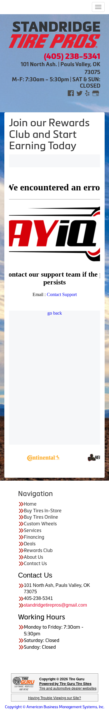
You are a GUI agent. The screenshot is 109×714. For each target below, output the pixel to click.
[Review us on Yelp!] (87, 92)
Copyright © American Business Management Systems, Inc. (54, 707)
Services (32, 530)
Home (30, 503)
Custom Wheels (40, 523)
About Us (33, 557)
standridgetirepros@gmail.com (55, 605)
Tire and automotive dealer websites (68, 685)
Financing (34, 537)
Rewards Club (38, 550)
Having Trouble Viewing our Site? (54, 697)
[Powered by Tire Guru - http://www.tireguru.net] (24, 683)
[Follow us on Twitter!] (79, 92)
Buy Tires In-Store (43, 510)
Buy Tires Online (41, 517)
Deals (29, 543)
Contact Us (35, 563)
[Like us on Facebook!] (71, 92)
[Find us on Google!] (95, 92)
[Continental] (34, 456)
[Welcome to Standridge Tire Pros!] (54, 34)
